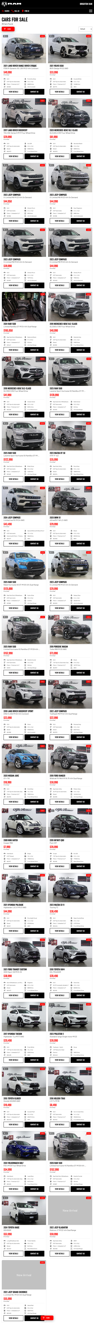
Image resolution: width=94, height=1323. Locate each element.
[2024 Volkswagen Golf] (24, 1145)
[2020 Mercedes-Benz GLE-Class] (70, 113)
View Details (13, 92)
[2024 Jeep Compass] (24, 500)
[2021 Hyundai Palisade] (24, 887)
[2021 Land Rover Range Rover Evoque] (24, 48)
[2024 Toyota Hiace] (24, 1210)
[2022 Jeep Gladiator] (70, 1210)
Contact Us (34, 92)
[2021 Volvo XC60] (70, 48)
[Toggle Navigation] (90, 11)
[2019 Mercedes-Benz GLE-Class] (70, 306)
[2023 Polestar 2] (70, 1016)
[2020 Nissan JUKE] (24, 758)
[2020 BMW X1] (70, 500)
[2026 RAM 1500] (70, 1145)
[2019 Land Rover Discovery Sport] (24, 694)
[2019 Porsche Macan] (70, 629)
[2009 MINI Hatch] (24, 823)
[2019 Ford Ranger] (70, 758)
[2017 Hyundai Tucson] (24, 1016)
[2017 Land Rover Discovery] (24, 113)
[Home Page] (11, 4)
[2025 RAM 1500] (70, 371)
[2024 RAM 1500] (24, 306)
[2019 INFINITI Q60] (70, 823)
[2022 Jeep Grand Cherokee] (24, 1275)
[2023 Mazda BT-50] (70, 435)
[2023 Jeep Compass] (24, 177)
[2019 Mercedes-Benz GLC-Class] (24, 371)
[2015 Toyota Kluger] (24, 1081)
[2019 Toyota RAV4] (70, 952)
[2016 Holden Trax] (70, 1081)
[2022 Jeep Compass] (70, 694)
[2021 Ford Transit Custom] (24, 952)
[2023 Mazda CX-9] (70, 887)
